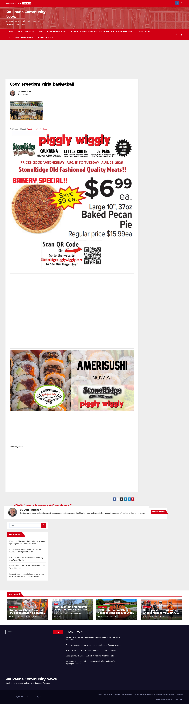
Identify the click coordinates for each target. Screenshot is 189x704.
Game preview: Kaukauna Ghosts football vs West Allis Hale (161, 613)
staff (119, 617)
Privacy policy (45, 37)
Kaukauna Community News (30, 679)
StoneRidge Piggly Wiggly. (37, 129)
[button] (177, 35)
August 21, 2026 (17, 617)
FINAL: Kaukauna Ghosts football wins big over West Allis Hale (116, 613)
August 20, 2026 (151, 617)
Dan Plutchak (26, 91)
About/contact (26, 32)
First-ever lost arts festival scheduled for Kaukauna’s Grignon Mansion (71, 609)
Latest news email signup (20, 37)
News (56, 603)
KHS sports (13, 607)
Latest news (144, 32)
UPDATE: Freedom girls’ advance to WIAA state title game (42, 505)
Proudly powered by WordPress (15, 697)
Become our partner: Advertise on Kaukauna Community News (102, 32)
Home (10, 32)
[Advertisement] (71, 63)
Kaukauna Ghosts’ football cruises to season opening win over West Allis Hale (26, 613)
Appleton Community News (52, 32)
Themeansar (43, 697)
